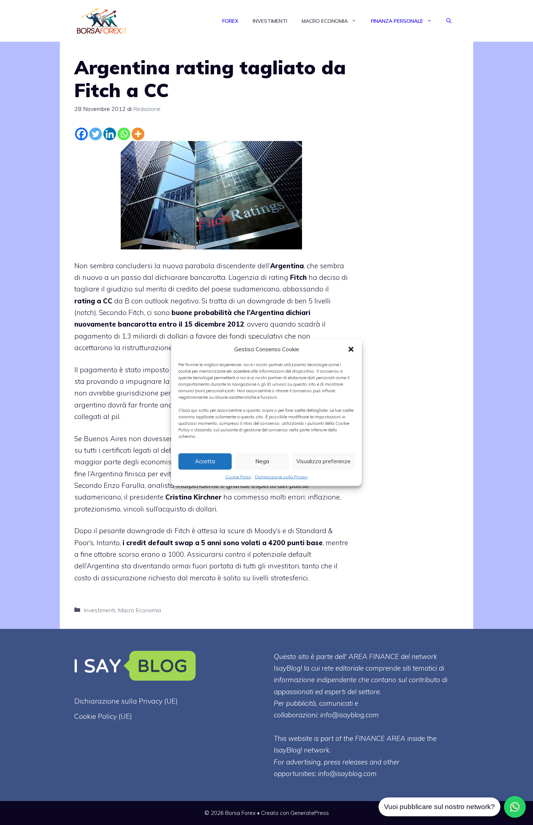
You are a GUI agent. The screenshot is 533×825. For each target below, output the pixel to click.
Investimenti (270, 21)
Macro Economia (325, 21)
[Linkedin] (109, 134)
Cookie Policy (238, 476)
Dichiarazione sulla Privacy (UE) (126, 701)
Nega (262, 461)
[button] (351, 349)
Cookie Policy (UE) (103, 716)
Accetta (205, 461)
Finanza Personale (397, 21)
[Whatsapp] (123, 134)
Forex (230, 21)
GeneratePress (309, 812)
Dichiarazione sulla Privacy (281, 476)
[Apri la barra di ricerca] (449, 21)
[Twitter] (95, 134)
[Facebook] (81, 134)
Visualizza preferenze (323, 461)
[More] (138, 134)
